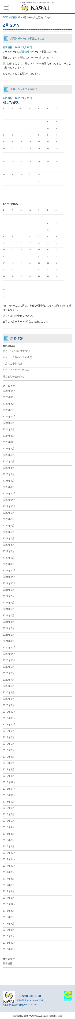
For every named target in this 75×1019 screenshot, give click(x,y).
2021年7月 (8, 602)
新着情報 (7, 47)
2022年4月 (8, 544)
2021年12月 (9, 570)
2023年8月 (8, 455)
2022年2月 (8, 557)
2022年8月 (8, 519)
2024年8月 (8, 422)
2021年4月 (8, 621)
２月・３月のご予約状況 (23, 89)
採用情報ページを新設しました (27, 38)
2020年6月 (8, 686)
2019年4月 (8, 756)
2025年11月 (9, 390)
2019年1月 (8, 775)
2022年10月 (9, 506)
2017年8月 (8, 878)
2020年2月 (8, 705)
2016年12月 (9, 904)
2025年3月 (8, 403)
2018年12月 (9, 782)
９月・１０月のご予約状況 (17, 357)
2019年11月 (9, 718)
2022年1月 (8, 564)
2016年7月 (8, 917)
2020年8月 (8, 673)
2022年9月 (8, 512)
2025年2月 (8, 410)
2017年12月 (9, 852)
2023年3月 (8, 474)
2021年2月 (8, 634)
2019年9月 (8, 730)
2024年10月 (9, 416)
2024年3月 (8, 435)
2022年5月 (8, 538)
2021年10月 (9, 583)
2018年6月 (8, 820)
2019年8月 (8, 737)
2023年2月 (8, 480)
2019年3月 (8, 763)
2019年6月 (8, 743)
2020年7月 (8, 679)
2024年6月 (8, 429)
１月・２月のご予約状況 (16, 370)
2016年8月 (8, 910)
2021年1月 (8, 641)
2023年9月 (8, 448)
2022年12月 (9, 493)
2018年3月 (8, 833)
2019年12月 (9, 711)
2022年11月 (9, 499)
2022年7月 (8, 525)
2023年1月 (8, 487)
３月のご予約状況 (12, 363)
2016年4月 (8, 929)
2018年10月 (9, 795)
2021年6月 (8, 609)
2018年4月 (8, 827)
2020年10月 (9, 660)
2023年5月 (8, 461)
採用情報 (24, 51)
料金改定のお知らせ (14, 376)
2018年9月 (8, 801)
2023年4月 (8, 467)
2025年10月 (9, 397)
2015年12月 (9, 942)
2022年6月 (8, 532)
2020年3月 (8, 698)
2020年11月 (9, 653)
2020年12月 (9, 647)
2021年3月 (8, 628)
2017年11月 (9, 859)
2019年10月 (9, 724)
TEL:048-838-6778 (29, 996)
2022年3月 (8, 551)
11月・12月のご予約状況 (16, 350)
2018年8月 (8, 807)
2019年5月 (8, 750)
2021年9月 (8, 589)
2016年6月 (8, 923)
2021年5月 (8, 615)
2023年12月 (9, 442)
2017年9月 (8, 872)
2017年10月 (9, 865)
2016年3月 (8, 936)
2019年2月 (8, 769)
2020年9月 (8, 666)
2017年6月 (8, 885)
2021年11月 (9, 576)
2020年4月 (8, 692)
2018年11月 (9, 788)
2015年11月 (9, 949)
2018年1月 (8, 846)
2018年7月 (8, 814)
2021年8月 (8, 596)
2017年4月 (8, 891)
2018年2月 (8, 840)
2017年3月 (8, 897)
